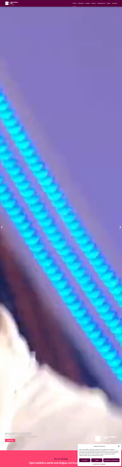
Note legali (102, 464)
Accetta (84, 460)
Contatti (114, 3)
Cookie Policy (96, 464)
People (87, 3)
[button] (119, 446)
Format (93, 3)
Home (74, 3)
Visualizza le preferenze (111, 460)
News (108, 3)
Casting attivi (101, 3)
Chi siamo (81, 3)
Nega (96, 460)
